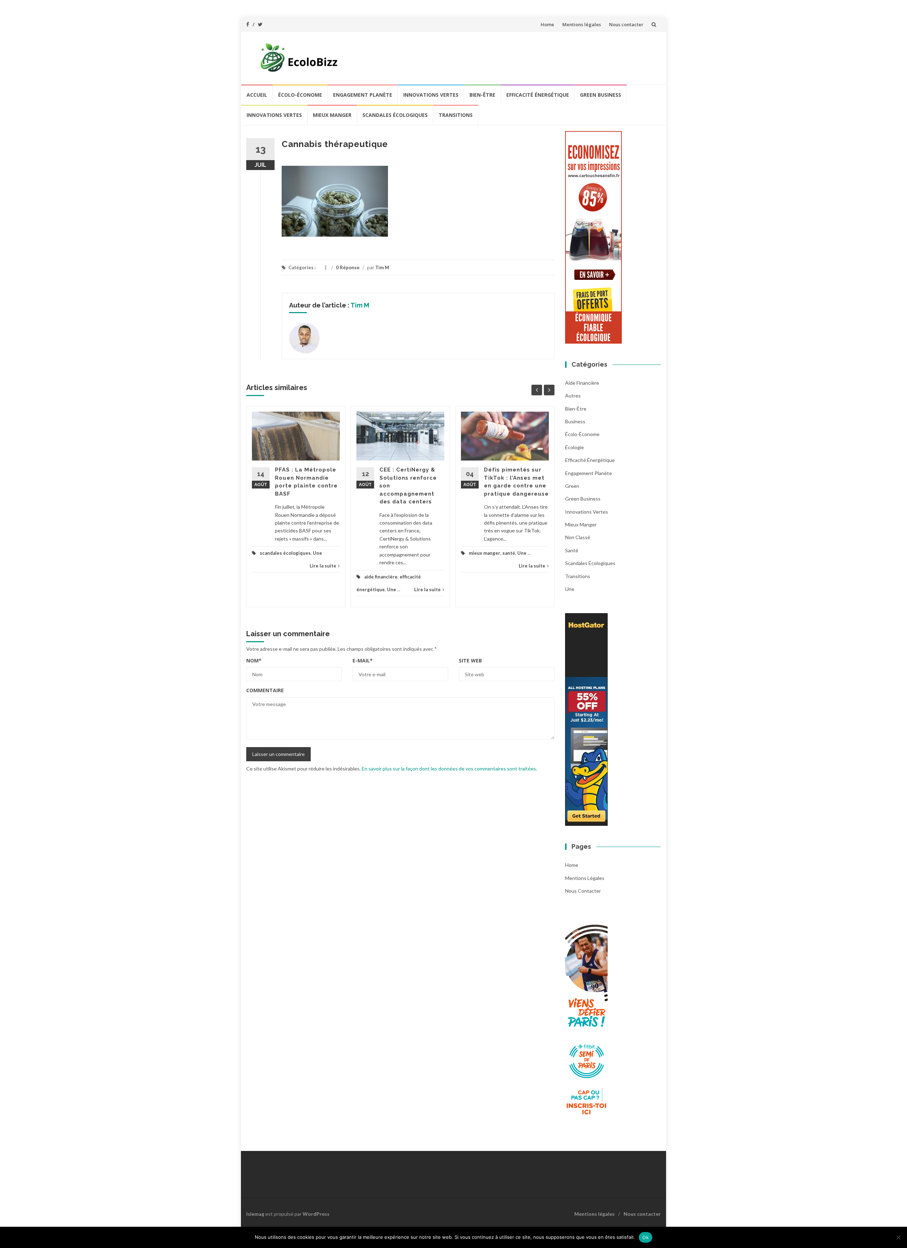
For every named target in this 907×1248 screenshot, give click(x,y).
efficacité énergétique (537, 94)
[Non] (898, 1237)
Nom (253, 660)
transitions (456, 115)
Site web (470, 660)
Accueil (257, 94)
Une (317, 553)
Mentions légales (581, 24)
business (575, 421)
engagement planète (362, 94)
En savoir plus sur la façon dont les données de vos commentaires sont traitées (449, 769)
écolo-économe (300, 94)
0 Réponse (348, 267)
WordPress (316, 1214)
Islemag (255, 1214)
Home (547, 24)
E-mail (363, 660)
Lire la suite (323, 566)
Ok (645, 1237)
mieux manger (332, 115)
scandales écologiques (395, 115)
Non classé (577, 537)
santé (508, 553)
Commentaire (265, 690)
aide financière (381, 577)
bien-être (482, 94)
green (572, 486)
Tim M (382, 267)
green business (600, 94)
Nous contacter (626, 24)
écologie (574, 447)
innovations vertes (430, 94)
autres (573, 396)
